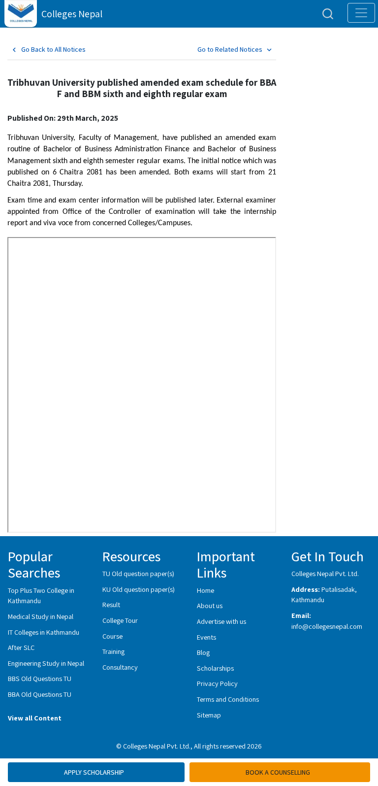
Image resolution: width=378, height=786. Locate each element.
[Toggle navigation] (361, 13)
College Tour (120, 620)
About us (209, 605)
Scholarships (215, 668)
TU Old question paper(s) (138, 573)
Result (111, 604)
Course (112, 636)
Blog (203, 652)
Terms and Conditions (228, 699)
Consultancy (120, 667)
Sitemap (209, 714)
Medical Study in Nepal (40, 616)
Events (206, 637)
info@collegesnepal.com (326, 626)
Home (205, 590)
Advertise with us (221, 621)
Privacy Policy (217, 683)
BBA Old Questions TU (39, 694)
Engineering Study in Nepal (46, 663)
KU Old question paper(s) (138, 589)
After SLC (21, 647)
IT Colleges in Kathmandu (43, 632)
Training (113, 651)
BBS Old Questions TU (39, 678)
